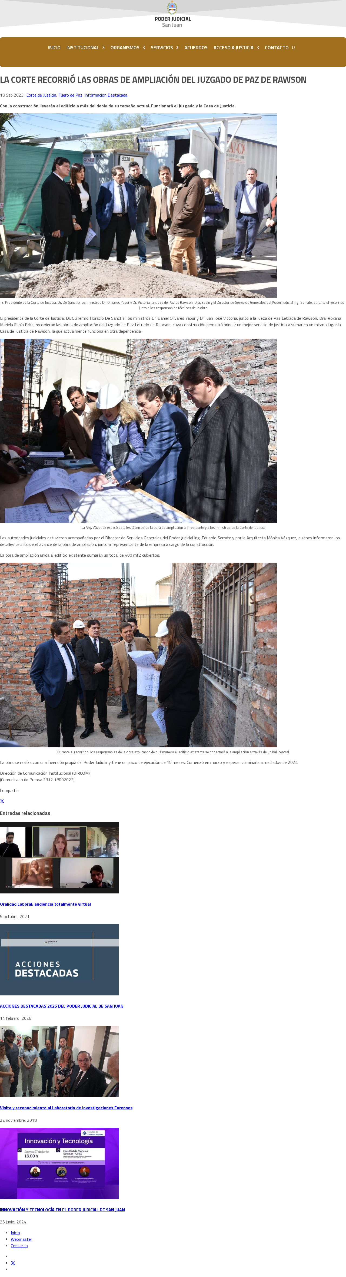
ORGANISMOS (125, 47)
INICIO (54, 47)
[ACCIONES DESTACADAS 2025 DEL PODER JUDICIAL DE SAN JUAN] (59, 994)
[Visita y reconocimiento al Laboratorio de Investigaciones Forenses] (59, 1095)
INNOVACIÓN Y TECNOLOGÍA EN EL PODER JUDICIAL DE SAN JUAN (62, 1209)
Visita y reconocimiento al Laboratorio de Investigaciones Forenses (66, 1107)
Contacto (19, 1245)
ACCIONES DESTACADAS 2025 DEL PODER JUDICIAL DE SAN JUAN (62, 1006)
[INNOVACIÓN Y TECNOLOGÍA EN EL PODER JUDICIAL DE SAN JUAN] (59, 1197)
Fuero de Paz (70, 95)
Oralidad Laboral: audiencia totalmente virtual (45, 904)
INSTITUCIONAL (82, 47)
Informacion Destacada (106, 95)
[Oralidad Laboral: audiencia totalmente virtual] (59, 892)
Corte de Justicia (41, 95)
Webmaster (21, 1239)
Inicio (15, 1232)
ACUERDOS (196, 47)
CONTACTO (277, 47)
